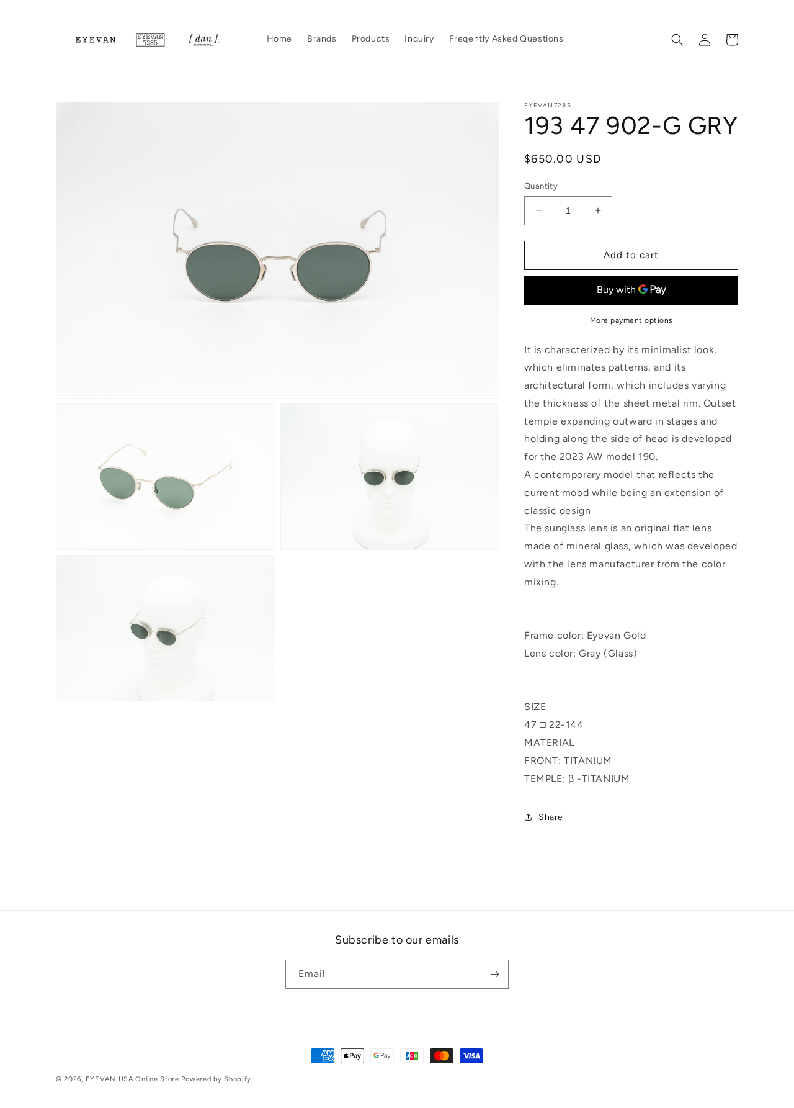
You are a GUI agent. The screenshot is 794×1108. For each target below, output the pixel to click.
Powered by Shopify (216, 1079)
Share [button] (550, 817)
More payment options (631, 320)
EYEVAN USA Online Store (132, 1079)
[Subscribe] (494, 974)
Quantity (541, 186)
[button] (677, 39)
